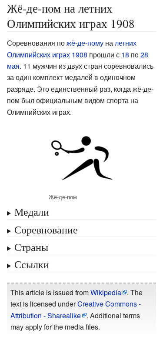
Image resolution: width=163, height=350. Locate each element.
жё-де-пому (85, 43)
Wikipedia (105, 292)
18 (125, 55)
